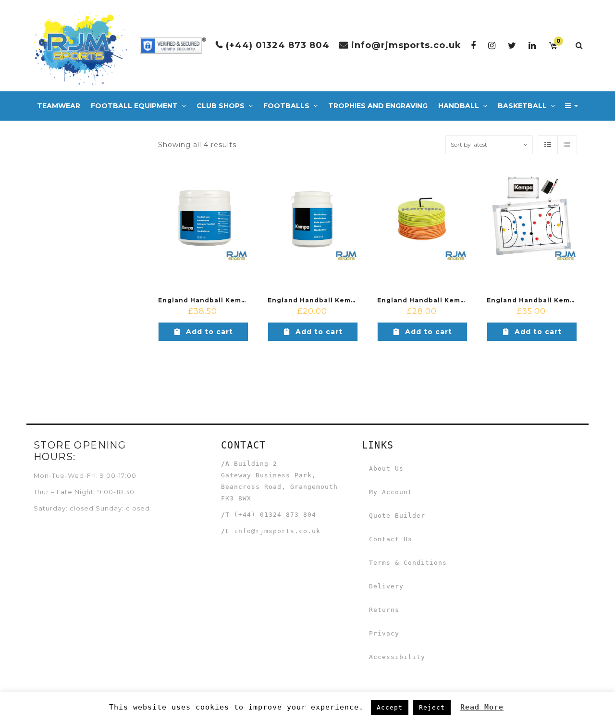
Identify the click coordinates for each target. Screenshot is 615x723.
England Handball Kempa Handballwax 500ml (240, 300)
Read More (482, 707)
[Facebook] (473, 45)
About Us (386, 468)
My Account (390, 492)
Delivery (386, 586)
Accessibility (397, 657)
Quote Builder (397, 515)
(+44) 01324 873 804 (278, 45)
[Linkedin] (532, 45)
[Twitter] (512, 45)
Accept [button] (390, 707)
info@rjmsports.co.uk (406, 45)
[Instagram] (492, 45)
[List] (567, 145)
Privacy (384, 633)
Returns (384, 609)
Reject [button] (432, 707)
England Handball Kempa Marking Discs (450, 300)
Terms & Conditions (408, 562)
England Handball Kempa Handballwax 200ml (350, 300)
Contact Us (390, 539)
